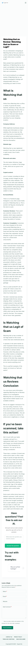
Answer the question (13, 545)
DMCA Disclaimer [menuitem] (20, 639)
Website (5, 601)
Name (5, 591)
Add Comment (7, 607)
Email (5, 596)
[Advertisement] (14, 20)
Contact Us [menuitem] (9, 636)
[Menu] (25, 2)
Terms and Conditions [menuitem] (8, 639)
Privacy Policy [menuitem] (18, 636)
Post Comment (7, 627)
